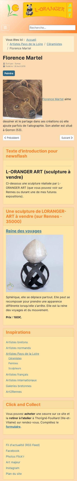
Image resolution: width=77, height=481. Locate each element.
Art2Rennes (14, 391)
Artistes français (17, 374)
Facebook (12, 450)
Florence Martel (53, 99)
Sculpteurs (14, 368)
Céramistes (14, 358)
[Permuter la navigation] (5, 27)
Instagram (12, 468)
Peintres (13, 363)
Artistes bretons (17, 342)
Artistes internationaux (21, 380)
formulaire (13, 426)
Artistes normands (18, 348)
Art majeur (13, 462)
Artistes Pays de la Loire (22, 353)
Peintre (8, 73)
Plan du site (14, 473)
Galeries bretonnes (18, 386)
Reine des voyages (24, 231)
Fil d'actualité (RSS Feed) (23, 445)
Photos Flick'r (15, 456)
